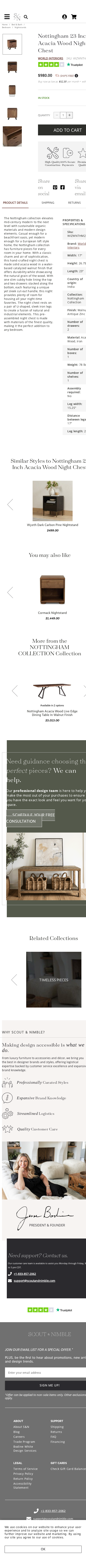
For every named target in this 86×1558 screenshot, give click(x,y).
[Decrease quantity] (57, 115)
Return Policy (23, 1479)
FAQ (53, 1437)
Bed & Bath (17, 24)
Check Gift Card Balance (68, 1469)
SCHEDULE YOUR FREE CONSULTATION (30, 818)
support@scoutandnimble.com (34, 1281)
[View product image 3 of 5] (12, 90)
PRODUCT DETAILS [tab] (15, 203)
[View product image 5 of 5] (12, 136)
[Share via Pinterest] (55, 187)
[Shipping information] (76, 76)
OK (43, 1549)
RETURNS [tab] (74, 203)
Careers (19, 1437)
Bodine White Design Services (25, 1449)
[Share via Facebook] (62, 187)
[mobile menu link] (7, 18)
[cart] (74, 17)
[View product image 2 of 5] (12, 67)
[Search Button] (26, 17)
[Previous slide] (10, 505)
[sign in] (64, 16)
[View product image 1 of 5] (12, 44)
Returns (56, 1432)
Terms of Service (25, 1469)
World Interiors (50, 58)
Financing (58, 1442)
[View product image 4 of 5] (12, 113)
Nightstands (20, 27)
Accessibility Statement (22, 1485)
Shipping (57, 1427)
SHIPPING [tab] (48, 203)
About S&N (21, 1427)
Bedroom (6, 27)
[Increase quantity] (69, 115)
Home (5, 24)
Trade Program (24, 1442)
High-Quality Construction (52, 164)
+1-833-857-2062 (25, 1274)
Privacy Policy (23, 1474)
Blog (16, 1432)
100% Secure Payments (67, 164)
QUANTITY (44, 115)
